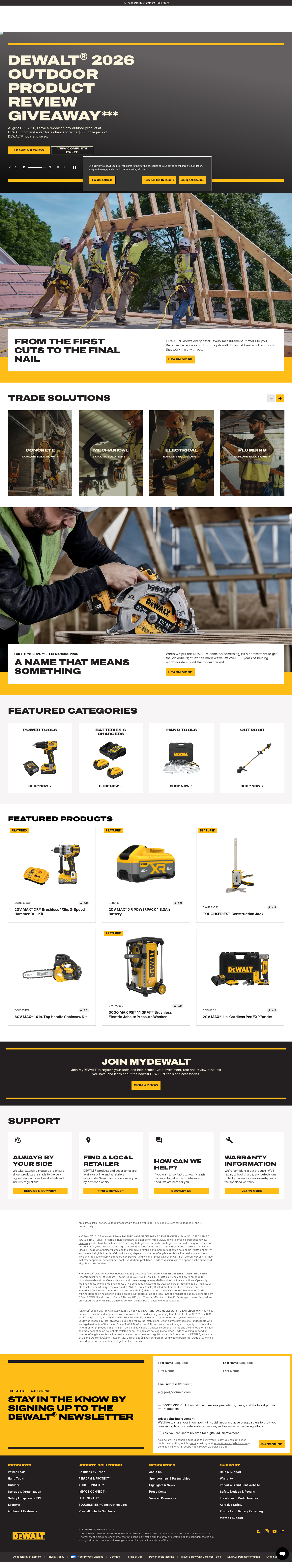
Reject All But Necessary (159, 179)
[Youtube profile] (274, 1531)
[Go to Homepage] (28, 1536)
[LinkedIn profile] (282, 1531)
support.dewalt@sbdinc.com (231, 1443)
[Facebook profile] (258, 1531)
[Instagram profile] (266, 1531)
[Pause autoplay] (74, 167)
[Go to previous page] (10, 167)
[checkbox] (159, 1407)
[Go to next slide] (280, 398)
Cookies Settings (102, 179)
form (193, 1443)
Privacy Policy (215, 1439)
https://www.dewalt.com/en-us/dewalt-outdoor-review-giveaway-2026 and (123, 1280)
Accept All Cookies (192, 179)
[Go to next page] (65, 167)
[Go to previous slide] (271, 398)
